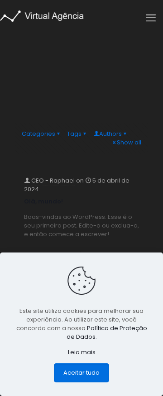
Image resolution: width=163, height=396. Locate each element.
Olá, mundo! (43, 201)
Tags (74, 133)
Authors (110, 133)
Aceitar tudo (81, 372)
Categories (38, 133)
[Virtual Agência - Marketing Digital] (42, 16)
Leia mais (82, 352)
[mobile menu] (150, 18)
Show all (129, 142)
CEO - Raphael (53, 180)
